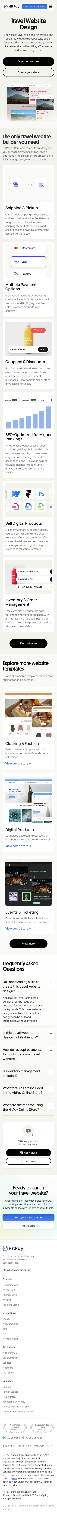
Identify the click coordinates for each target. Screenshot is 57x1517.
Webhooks (8, 1367)
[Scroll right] (51, 1446)
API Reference (10, 1352)
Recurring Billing (11, 1304)
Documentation (10, 1357)
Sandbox (7, 1362)
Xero (5, 1328)
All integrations (10, 1338)
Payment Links (10, 1294)
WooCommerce (10, 1323)
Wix (4, 1333)
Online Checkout (11, 1284)
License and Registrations (16, 1406)
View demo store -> (18, 763)
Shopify (6, 1318)
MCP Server (8, 1372)
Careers (7, 1386)
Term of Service (10, 1391)
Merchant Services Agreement (18, 1411)
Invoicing (7, 1299)
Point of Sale (9, 1289)
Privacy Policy (9, 1396)
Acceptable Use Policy (14, 1401)
